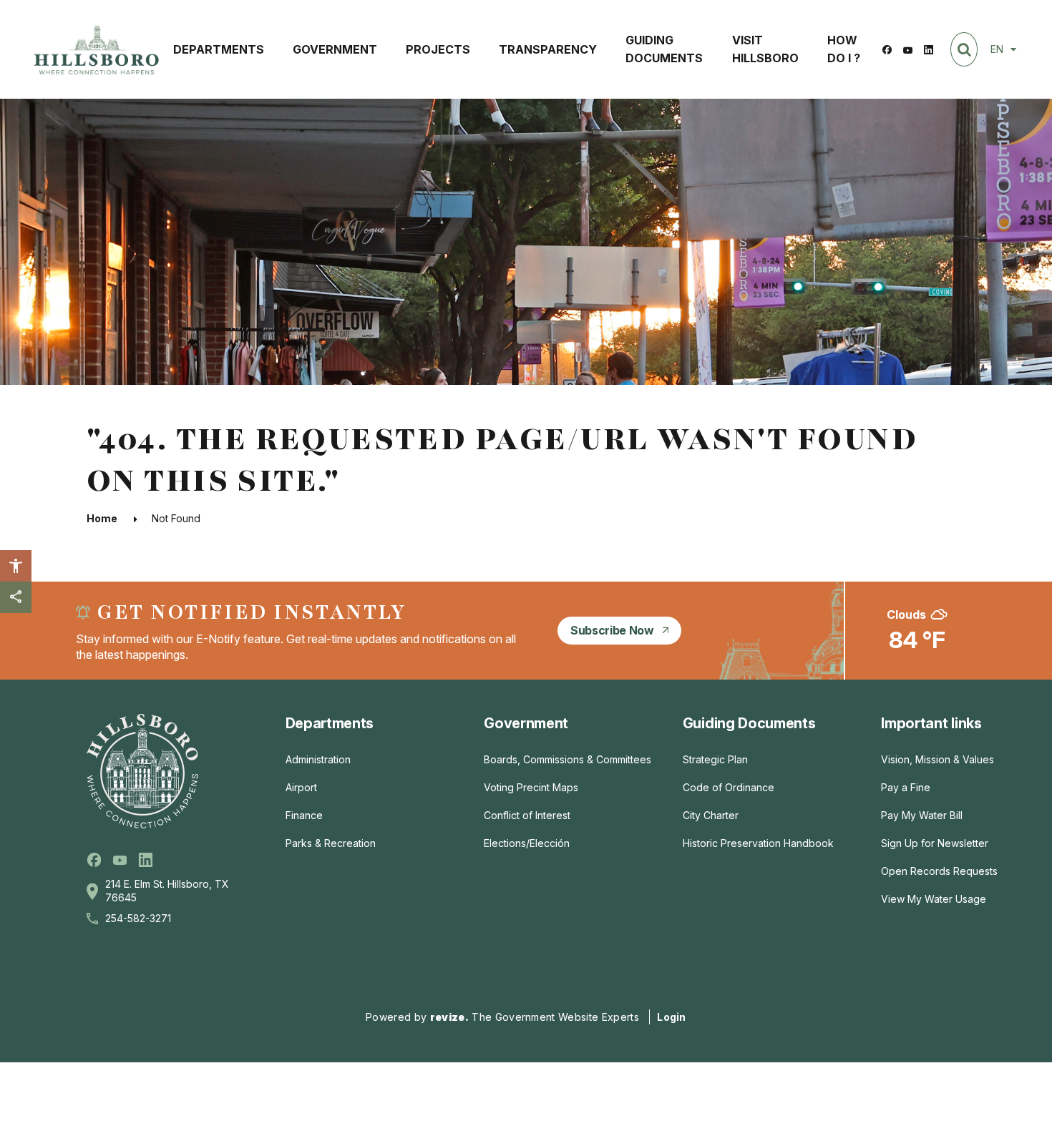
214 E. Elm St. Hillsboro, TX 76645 (167, 891)
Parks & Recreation (331, 843)
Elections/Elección (527, 843)
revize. (449, 1017)
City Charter (711, 815)
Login (671, 1017)
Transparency (548, 49)
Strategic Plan (715, 759)
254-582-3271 (138, 918)
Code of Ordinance (728, 787)
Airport (301, 787)
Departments (218, 49)
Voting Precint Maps (531, 787)
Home (102, 518)
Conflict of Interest (527, 815)
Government (335, 49)
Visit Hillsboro (765, 49)
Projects (438, 49)
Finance (304, 815)
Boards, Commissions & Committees (567, 759)
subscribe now (612, 630)
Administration (318, 759)
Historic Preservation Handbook (758, 843)
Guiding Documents (664, 49)
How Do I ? (843, 49)
